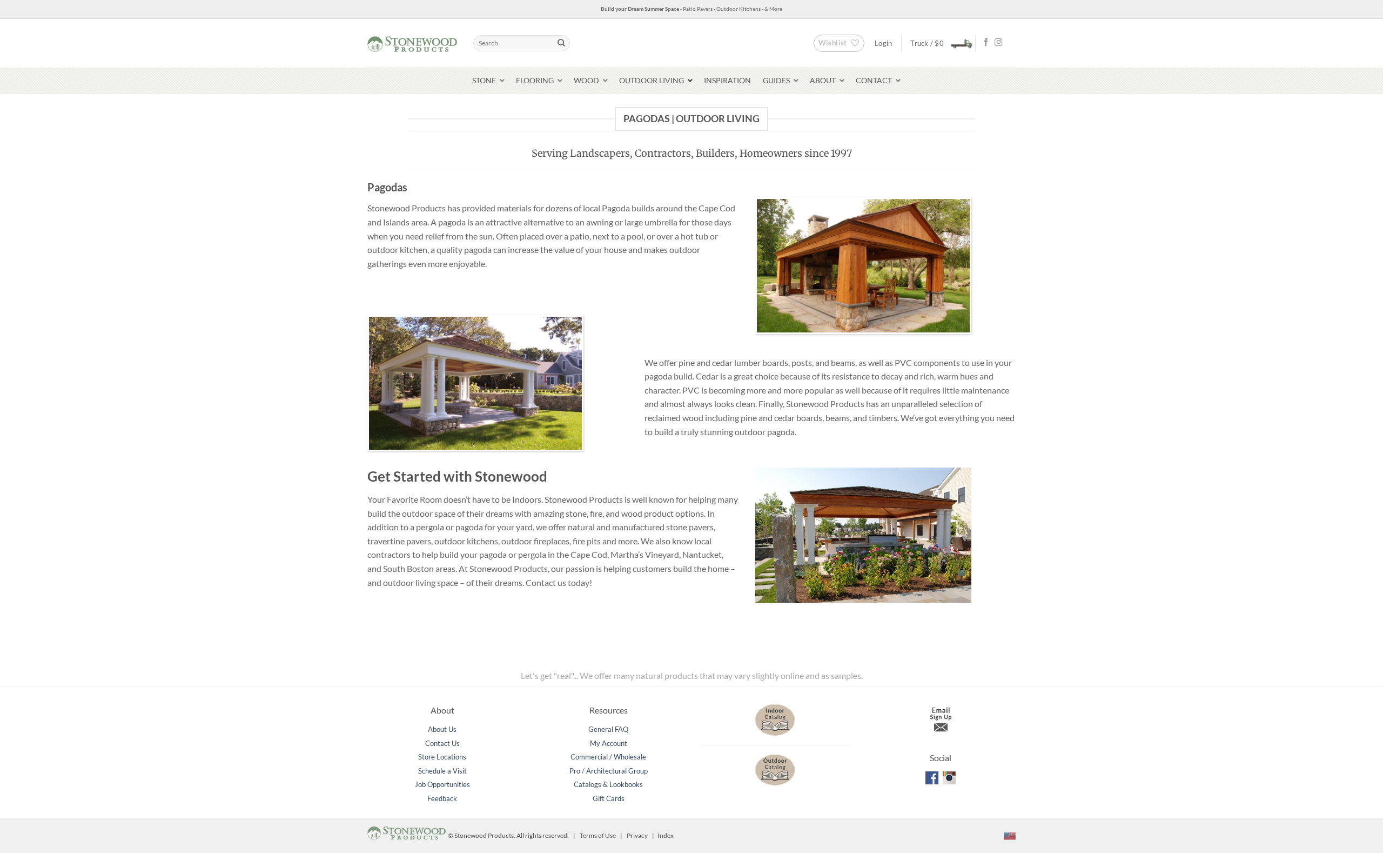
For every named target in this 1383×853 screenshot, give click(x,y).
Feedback (442, 798)
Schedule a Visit (442, 771)
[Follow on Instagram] (998, 42)
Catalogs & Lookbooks (608, 784)
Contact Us (442, 743)
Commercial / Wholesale (608, 756)
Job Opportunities (442, 784)
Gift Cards (609, 798)
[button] (938, 43)
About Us (442, 729)
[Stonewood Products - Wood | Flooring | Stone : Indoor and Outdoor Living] (412, 43)
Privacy (637, 835)
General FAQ (608, 729)
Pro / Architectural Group (608, 771)
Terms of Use (598, 835)
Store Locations (442, 756)
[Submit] (561, 43)
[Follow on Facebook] (986, 42)
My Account (608, 743)
